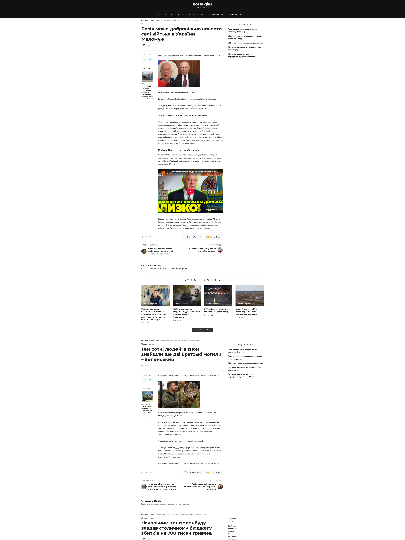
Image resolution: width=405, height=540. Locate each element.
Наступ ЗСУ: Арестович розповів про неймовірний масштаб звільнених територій (147, 410)
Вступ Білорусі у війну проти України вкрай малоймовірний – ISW (246, 311)
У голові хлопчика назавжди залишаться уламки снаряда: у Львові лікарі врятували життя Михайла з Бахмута (153, 314)
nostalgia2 (202, 4)
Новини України (148, 24)
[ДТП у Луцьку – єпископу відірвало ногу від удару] (218, 295)
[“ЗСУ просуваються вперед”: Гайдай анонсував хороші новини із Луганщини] (187, 295)
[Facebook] (144, 59)
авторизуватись (182, 268)
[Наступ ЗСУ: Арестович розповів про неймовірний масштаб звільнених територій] (147, 396)
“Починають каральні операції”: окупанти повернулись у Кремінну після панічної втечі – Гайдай (147, 91)
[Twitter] (150, 59)
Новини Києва (147, 518)
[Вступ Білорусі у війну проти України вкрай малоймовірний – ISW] (250, 295)
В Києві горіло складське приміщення (246, 43)
